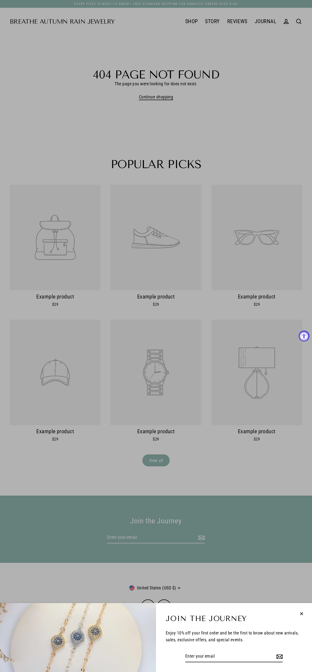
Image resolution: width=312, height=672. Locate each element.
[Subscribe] (279, 656)
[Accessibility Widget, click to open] (304, 336)
